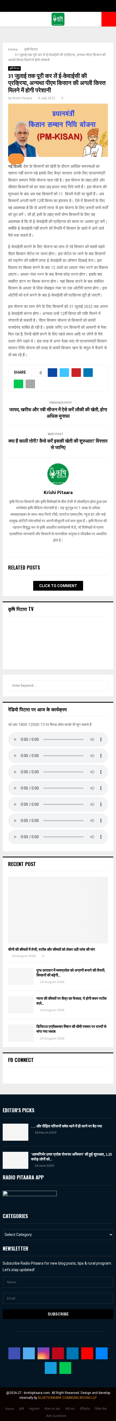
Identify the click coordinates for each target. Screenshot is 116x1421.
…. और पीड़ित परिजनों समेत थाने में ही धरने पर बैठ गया (66, 1126)
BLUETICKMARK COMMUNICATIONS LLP (67, 1398)
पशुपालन (34, 1409)
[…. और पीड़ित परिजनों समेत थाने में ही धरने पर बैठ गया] (15, 1132)
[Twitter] (29, 1353)
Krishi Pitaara (22, 98)
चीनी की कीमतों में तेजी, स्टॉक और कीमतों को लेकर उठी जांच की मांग (51, 950)
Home (9, 1409)
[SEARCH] (102, 685)
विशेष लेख (101, 1409)
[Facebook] (14, 1353)
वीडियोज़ (85, 1409)
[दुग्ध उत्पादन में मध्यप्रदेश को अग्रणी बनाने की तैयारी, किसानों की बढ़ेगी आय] (21, 976)
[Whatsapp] (65, 1368)
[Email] (102, 1353)
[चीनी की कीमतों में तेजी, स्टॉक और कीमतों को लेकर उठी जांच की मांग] (58, 910)
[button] (16, 158)
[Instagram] (43, 1353)
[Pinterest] (58, 1353)
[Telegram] (51, 1368)
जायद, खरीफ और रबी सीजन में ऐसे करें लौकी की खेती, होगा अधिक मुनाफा (58, 413)
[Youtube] (87, 1353)
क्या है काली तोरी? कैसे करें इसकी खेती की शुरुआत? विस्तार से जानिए (58, 444)
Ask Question (56, 1416)
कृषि (21, 1409)
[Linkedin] (73, 1353)
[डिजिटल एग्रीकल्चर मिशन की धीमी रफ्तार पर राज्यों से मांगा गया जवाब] (21, 1032)
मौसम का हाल (52, 1409)
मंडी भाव (70, 1409)
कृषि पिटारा (14, 68)
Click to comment (58, 586)
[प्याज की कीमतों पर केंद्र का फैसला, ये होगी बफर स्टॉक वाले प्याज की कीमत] (21, 1004)
